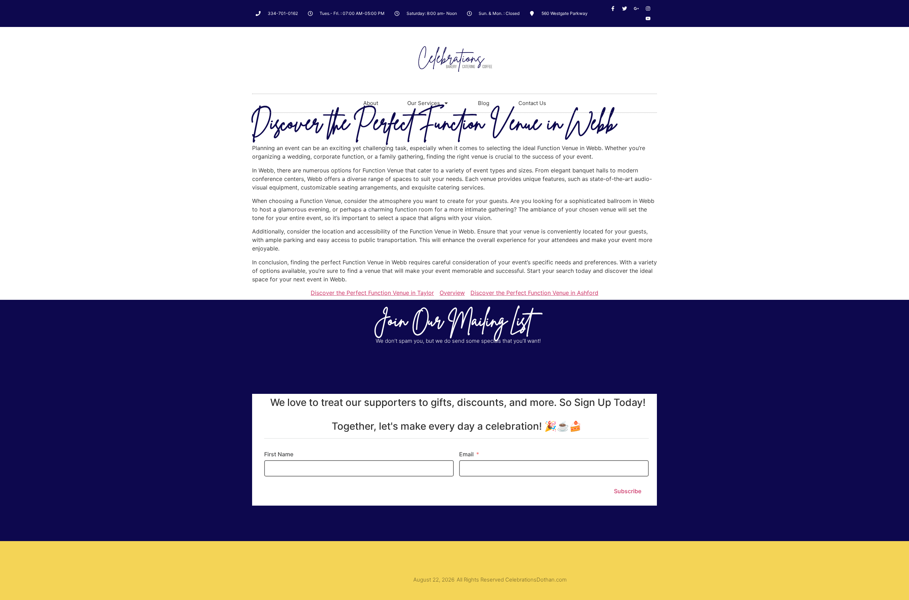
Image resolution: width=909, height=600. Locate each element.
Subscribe (627, 491)
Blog (483, 103)
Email (466, 454)
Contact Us (532, 103)
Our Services (423, 103)
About (370, 103)
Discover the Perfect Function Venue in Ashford (534, 292)
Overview (452, 292)
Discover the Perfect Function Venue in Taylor (372, 292)
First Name (278, 454)
